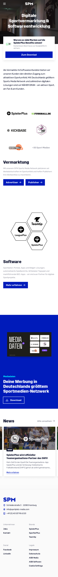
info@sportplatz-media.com (17, 509)
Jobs (5, 529)
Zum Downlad (29, 54)
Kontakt (6, 533)
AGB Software (35, 562)
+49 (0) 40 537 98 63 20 (16, 513)
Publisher (33, 182)
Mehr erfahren (14, 285)
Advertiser (12, 182)
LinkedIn (7, 554)
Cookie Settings (36, 566)
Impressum (34, 550)
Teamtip (32, 537)
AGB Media (33, 558)
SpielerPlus (34, 529)
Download (15, 400)
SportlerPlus (34, 533)
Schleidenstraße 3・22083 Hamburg (21, 505)
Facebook (7, 550)
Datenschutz (34, 554)
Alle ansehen (44, 421)
